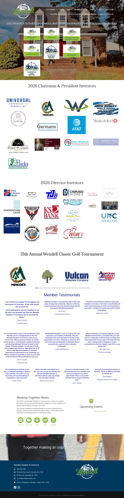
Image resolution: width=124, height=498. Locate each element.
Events (99, 9)
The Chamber (50, 9)
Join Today (109, 9)
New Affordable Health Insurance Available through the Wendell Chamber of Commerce (81, 14)
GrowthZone (81, 495)
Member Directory (81, 9)
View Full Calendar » (100, 411)
